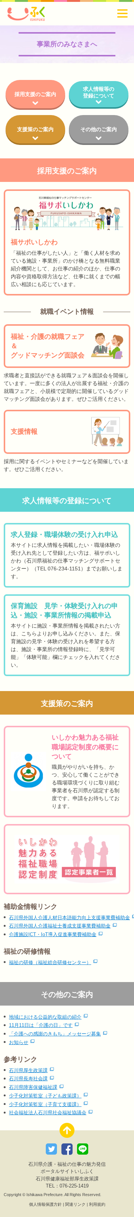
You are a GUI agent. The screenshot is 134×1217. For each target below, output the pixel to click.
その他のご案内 (98, 129)
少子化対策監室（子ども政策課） (45, 1096)
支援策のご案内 (35, 129)
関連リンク (75, 1204)
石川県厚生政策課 (28, 1070)
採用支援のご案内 (35, 94)
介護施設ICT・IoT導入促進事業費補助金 (52, 934)
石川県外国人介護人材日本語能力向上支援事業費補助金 (69, 917)
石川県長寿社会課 (28, 1078)
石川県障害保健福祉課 (33, 1087)
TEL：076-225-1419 (67, 1186)
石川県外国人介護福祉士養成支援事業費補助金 (60, 926)
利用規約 (97, 1204)
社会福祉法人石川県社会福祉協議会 (47, 1112)
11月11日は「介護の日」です (41, 1025)
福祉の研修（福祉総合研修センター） (50, 962)
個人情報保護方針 (45, 1204)
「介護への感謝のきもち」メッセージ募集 (55, 1034)
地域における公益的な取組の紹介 (45, 1017)
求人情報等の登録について (98, 92)
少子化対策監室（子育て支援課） (45, 1104)
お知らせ (18, 1042)
